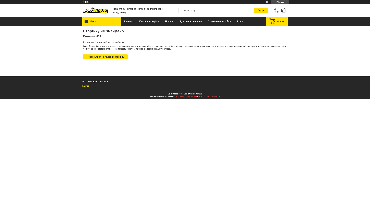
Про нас (169, 21)
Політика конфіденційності (209, 96)
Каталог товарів (148, 21)
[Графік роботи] (283, 10)
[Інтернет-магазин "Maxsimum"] (96, 10)
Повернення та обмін (219, 21)
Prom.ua (199, 94)
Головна (129, 21)
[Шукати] (261, 10)
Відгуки (85, 86)
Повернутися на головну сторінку (105, 56)
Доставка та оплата (191, 21)
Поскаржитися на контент (186, 96)
